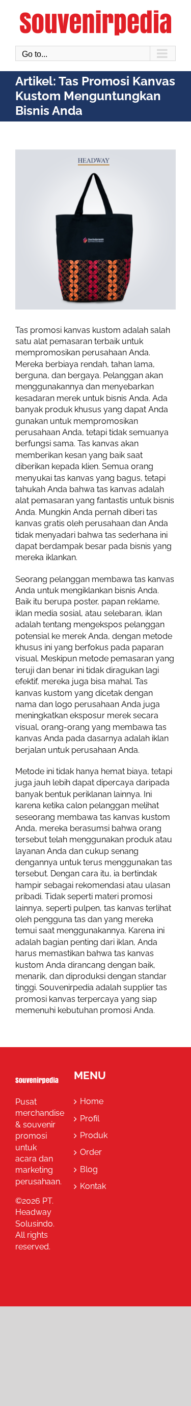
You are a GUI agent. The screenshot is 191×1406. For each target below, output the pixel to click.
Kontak (93, 1186)
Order (91, 1152)
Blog (89, 1169)
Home (91, 1101)
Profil (89, 1118)
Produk (93, 1135)
